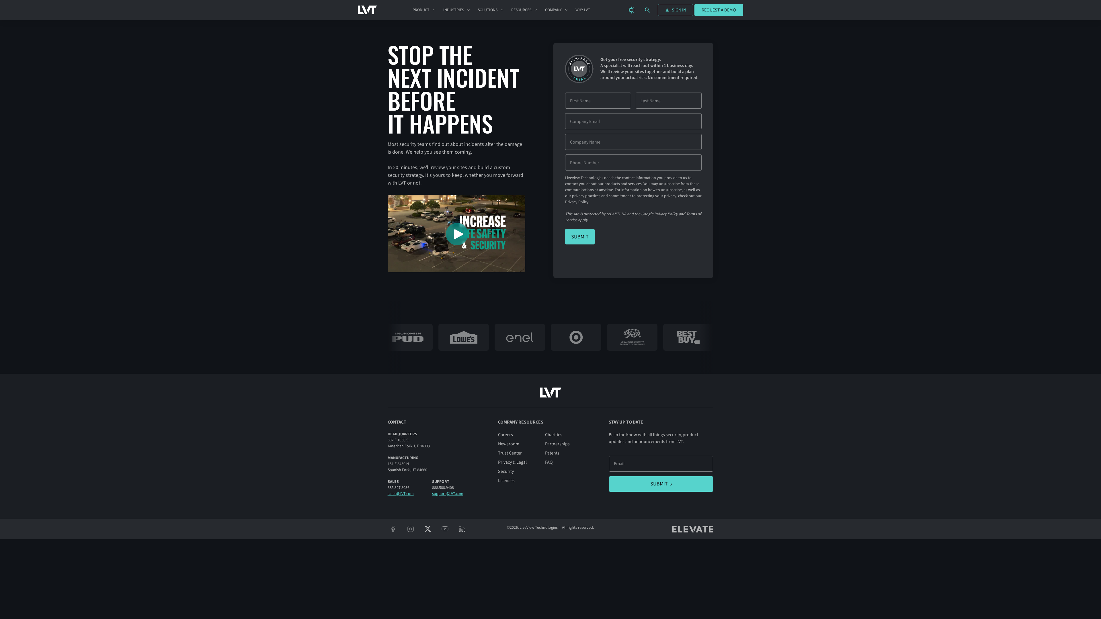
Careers (505, 435)
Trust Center (510, 453)
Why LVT (582, 10)
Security (506, 471)
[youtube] (445, 529)
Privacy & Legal (512, 462)
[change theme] (631, 10)
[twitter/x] (428, 529)
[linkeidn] (462, 529)
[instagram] (410, 529)
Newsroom (508, 444)
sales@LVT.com (401, 494)
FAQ (549, 462)
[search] (647, 10)
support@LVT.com (447, 494)
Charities (553, 435)
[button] (424, 10)
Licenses (506, 480)
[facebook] (393, 529)
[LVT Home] (367, 10)
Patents (552, 453)
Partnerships (557, 444)
